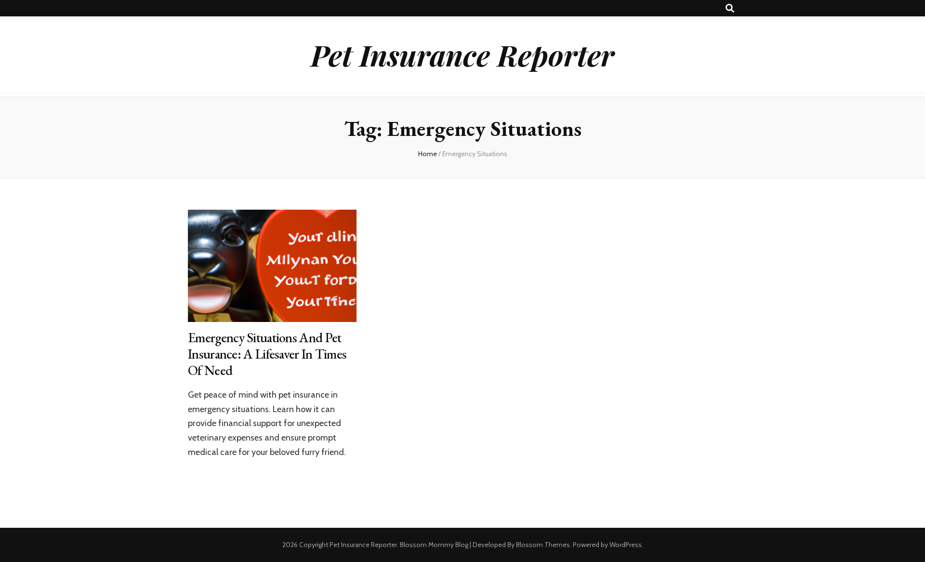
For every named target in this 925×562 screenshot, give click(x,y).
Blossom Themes (543, 544)
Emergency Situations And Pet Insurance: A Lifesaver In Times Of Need (267, 354)
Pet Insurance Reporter (462, 54)
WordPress (625, 544)
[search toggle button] (730, 8)
